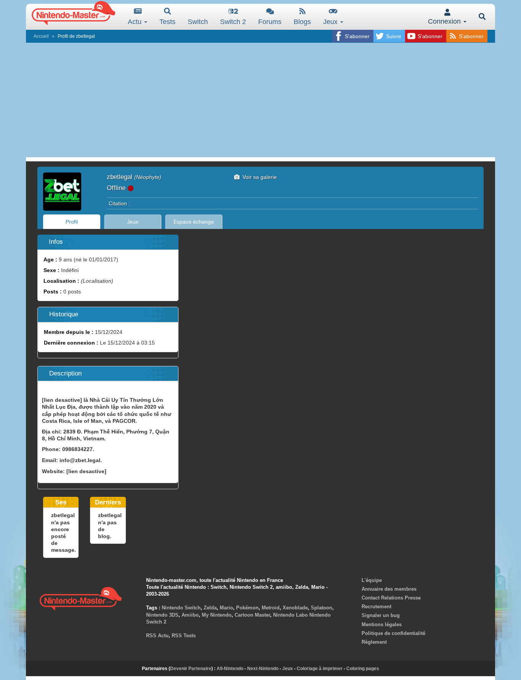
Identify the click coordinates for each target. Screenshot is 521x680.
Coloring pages (362, 668)
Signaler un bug (381, 615)
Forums (269, 22)
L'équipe (372, 580)
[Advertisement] (260, 100)
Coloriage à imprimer (320, 668)
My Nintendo (217, 615)
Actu (135, 22)
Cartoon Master (252, 615)
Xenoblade (295, 608)
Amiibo (190, 615)
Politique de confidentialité (393, 633)
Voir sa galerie (258, 177)
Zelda (210, 608)
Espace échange (194, 222)
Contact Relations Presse (391, 598)
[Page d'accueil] (80, 598)
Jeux (331, 22)
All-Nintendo (230, 668)
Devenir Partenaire (190, 668)
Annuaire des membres (389, 589)
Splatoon (321, 608)
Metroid (271, 608)
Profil (72, 222)
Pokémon (247, 608)
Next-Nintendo (262, 668)
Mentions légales (382, 624)
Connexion (445, 21)
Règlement (374, 642)
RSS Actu (157, 635)
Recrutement (376, 606)
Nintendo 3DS (162, 615)
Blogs (302, 22)
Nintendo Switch (181, 608)
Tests (167, 22)
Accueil (41, 36)
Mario (226, 608)
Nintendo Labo (290, 615)
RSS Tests (184, 635)
